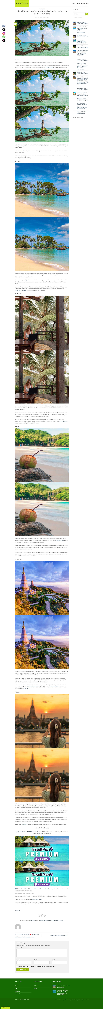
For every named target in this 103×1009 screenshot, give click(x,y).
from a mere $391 (53, 686)
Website (54, 959)
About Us (80, 1000)
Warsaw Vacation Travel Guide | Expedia (82, 59)
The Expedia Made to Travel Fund (58, 935)
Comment (19, 947)
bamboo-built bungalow (20, 290)
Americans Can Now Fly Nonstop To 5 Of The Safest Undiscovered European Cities (82, 29)
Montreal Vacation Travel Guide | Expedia (82, 99)
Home (73, 3)
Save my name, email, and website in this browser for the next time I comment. (37, 966)
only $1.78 (26, 688)
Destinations (42, 920)
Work (62, 920)
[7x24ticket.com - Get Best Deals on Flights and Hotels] (22, 3)
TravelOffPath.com (36, 899)
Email (35, 959)
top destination (49, 67)
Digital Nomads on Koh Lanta (32, 280)
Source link (17, 910)
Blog (87, 3)
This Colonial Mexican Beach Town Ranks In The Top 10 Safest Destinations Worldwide (82, 53)
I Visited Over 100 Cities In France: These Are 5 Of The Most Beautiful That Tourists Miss (82, 66)
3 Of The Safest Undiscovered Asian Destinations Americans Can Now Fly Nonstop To (82, 105)
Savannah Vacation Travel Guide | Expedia (82, 46)
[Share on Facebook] (39, 915)
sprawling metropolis (31, 805)
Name (18, 959)
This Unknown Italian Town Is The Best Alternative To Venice (82, 94)
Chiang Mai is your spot (32, 686)
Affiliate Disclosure (19, 993)
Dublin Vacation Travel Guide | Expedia (82, 73)
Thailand (57, 920)
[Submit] (86, 14)
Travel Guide (42, 9)
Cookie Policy (74, 1000)
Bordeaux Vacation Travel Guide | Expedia (82, 88)
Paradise (53, 920)
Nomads (22, 151)
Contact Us (17, 991)
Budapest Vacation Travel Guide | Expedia (82, 23)
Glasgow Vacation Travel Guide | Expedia (82, 36)
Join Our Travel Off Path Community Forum (27, 888)
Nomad (49, 920)
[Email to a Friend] (44, 915)
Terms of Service (59, 1000)
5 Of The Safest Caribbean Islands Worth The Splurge (81, 41)
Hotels (83, 3)
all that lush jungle (59, 540)
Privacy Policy (67, 1000)
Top (60, 920)
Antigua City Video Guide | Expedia (81, 112)
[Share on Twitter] (42, 915)
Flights (78, 3)
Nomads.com (25, 824)
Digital (46, 920)
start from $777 (63, 421)
